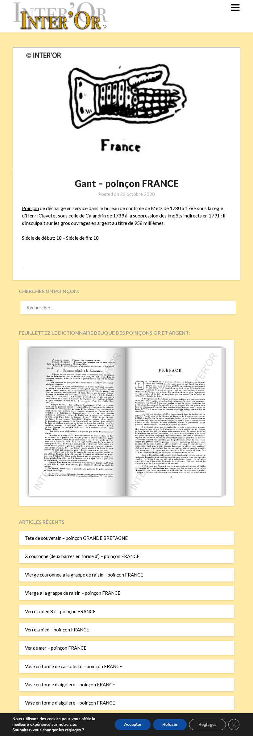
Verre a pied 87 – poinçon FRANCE (60, 611)
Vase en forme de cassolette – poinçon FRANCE (73, 666)
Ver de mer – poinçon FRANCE (55, 648)
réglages (73, 730)
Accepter (132, 724)
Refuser (169, 724)
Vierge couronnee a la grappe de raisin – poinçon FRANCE (84, 574)
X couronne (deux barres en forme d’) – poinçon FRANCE (82, 556)
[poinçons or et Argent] (126, 495)
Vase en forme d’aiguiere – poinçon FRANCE (70, 684)
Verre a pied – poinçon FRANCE (57, 629)
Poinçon (30, 208)
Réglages (207, 724)
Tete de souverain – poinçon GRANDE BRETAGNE (76, 538)
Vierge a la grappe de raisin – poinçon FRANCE (72, 593)
